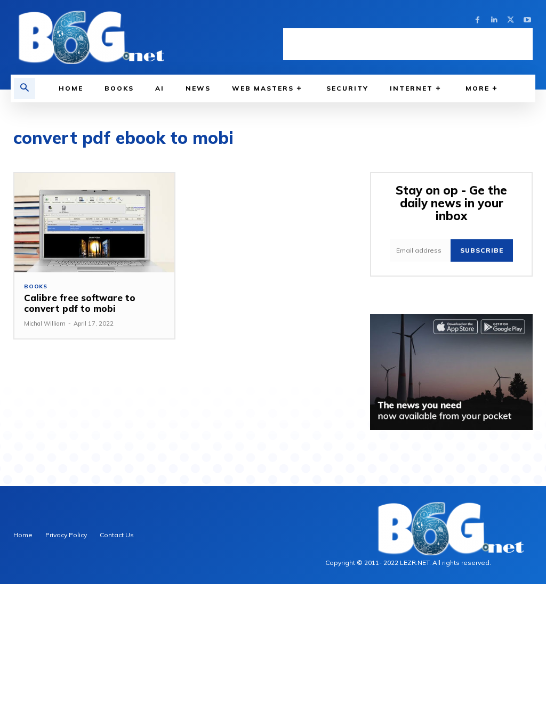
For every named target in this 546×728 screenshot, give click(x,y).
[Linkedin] (494, 20)
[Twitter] (510, 20)
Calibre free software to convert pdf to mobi (79, 303)
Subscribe (481, 250)
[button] (24, 88)
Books (35, 286)
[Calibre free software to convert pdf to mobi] (94, 222)
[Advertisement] (408, 44)
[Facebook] (477, 20)
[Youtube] (527, 20)
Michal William (45, 323)
